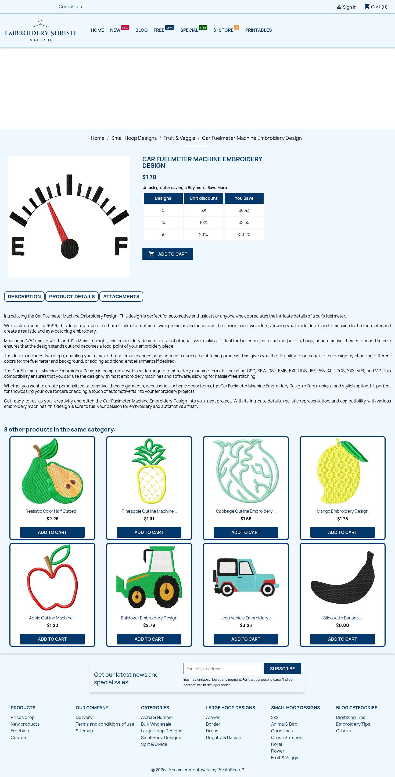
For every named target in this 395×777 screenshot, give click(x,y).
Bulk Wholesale (156, 724)
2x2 (274, 717)
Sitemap (84, 731)
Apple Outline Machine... (52, 618)
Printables (258, 30)
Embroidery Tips (353, 724)
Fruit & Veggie (285, 758)
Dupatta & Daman (223, 737)
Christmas (282, 731)
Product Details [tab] (72, 296)
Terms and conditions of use (105, 724)
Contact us (70, 7)
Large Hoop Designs (161, 731)
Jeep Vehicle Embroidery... (246, 618)
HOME (97, 30)
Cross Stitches (286, 737)
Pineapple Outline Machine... (149, 511)
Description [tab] (24, 296)
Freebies (20, 731)
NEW (115, 30)
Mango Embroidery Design (342, 511)
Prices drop (23, 717)
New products (25, 724)
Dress (212, 731)
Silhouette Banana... (342, 618)
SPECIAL (189, 30)
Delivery (84, 717)
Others (343, 731)
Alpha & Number (157, 717)
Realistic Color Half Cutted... (53, 511)
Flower (278, 751)
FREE (159, 30)
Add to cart (167, 254)
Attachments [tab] (121, 296)
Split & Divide (154, 744)
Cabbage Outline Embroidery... (246, 511)
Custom (19, 737)
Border (213, 724)
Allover (213, 717)
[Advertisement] (197, 88)
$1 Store (223, 30)
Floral (276, 744)
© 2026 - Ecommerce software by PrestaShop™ (197, 770)
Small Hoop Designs (161, 737)
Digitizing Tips (350, 717)
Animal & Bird (284, 724)
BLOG (141, 30)
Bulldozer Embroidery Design (149, 618)
